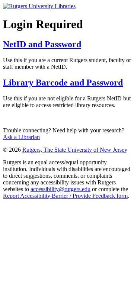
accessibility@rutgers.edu (60, 189)
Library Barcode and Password (63, 82)
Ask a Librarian (21, 137)
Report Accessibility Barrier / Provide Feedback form (65, 196)
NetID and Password (42, 44)
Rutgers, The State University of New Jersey (74, 149)
